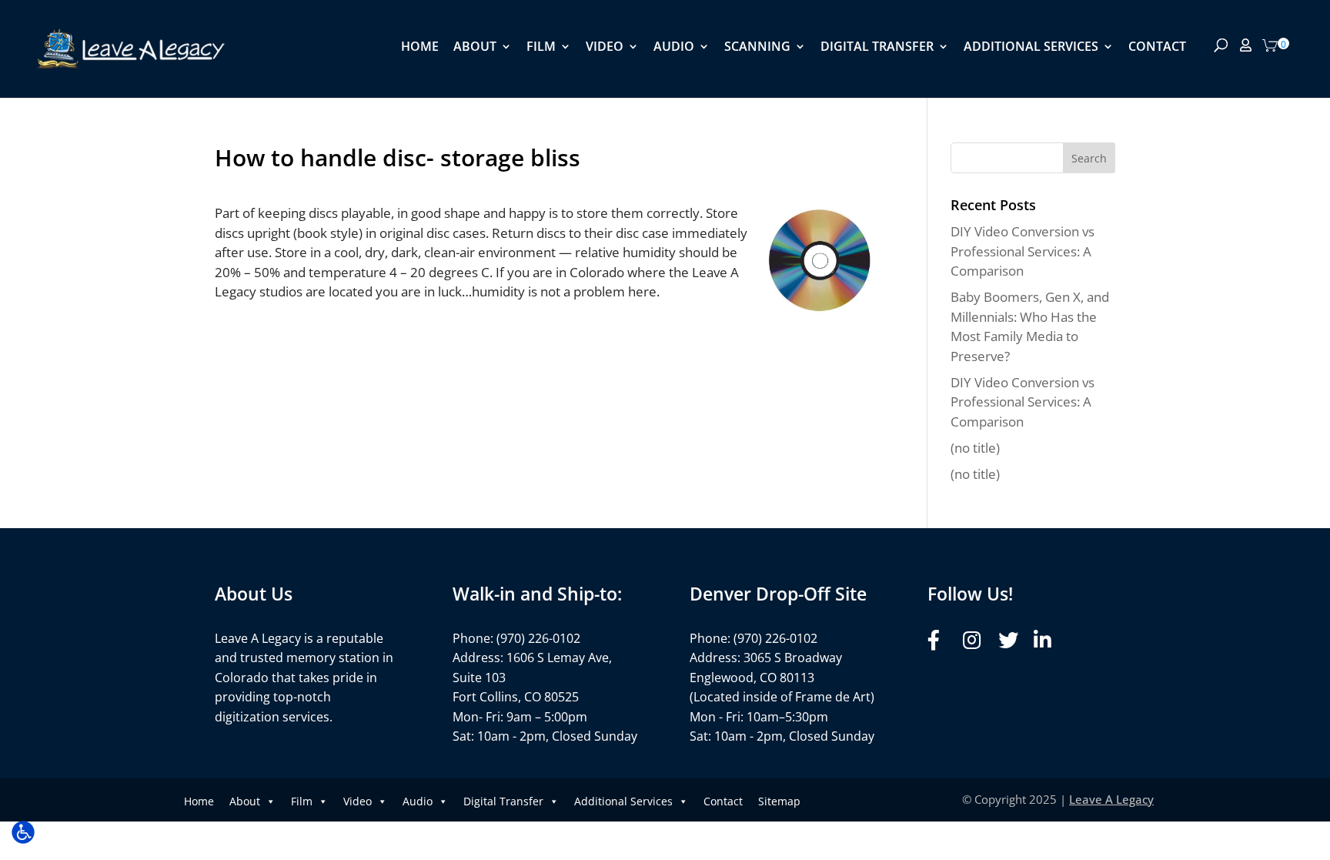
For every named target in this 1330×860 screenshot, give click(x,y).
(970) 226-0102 (538, 638)
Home (420, 48)
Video (604, 48)
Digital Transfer (877, 48)
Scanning (757, 48)
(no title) (975, 448)
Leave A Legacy (1111, 799)
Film (541, 48)
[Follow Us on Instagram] (976, 640)
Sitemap (779, 801)
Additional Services (1031, 48)
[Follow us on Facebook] (940, 640)
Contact (1157, 48)
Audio (673, 48)
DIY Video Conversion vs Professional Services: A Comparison (1022, 251)
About (474, 48)
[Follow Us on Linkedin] (1047, 640)
